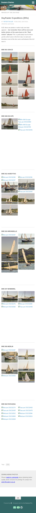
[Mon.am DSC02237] (9, 235)
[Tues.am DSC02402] (26, 407)
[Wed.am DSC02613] (26, 416)
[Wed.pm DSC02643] (26, 94)
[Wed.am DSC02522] (9, 413)
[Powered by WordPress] (11, 503)
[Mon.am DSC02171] (26, 296)
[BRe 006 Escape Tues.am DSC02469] (26, 120)
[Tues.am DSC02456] (26, 377)
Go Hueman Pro (27, 503)
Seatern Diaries (7, 2)
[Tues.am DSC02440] (26, 307)
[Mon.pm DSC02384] (26, 257)
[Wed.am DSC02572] (9, 91)
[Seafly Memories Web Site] (21, 507)
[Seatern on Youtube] (18, 507)
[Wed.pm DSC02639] (9, 419)
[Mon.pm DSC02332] (9, 57)
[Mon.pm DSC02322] (26, 239)
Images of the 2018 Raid (10, 12)
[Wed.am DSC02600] (9, 416)
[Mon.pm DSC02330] (26, 304)
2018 (7, 464)
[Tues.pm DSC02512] (9, 68)
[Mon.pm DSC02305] (9, 249)
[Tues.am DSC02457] (9, 410)
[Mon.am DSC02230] (9, 177)
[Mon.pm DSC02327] (9, 187)
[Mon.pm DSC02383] (9, 267)
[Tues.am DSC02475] (26, 410)
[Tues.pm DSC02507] (26, 198)
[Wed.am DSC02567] (9, 80)
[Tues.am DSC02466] (9, 198)
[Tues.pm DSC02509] (9, 210)
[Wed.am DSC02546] (26, 413)
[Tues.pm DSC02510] (26, 57)
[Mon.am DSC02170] (9, 296)
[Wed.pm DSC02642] (26, 75)
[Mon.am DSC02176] (9, 304)
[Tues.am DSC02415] (9, 368)
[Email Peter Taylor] (14, 507)
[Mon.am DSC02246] (26, 177)
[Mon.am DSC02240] (9, 357)
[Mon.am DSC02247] (9, 180)
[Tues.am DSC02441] (26, 130)
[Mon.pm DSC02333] (9, 307)
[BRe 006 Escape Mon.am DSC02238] (9, 123)
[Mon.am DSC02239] (26, 354)
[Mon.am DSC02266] (26, 184)
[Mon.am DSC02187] (9, 350)
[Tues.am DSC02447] (26, 191)
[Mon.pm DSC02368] (26, 365)
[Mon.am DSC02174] (9, 407)
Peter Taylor (8, 21)
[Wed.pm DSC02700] (9, 103)
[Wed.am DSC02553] (9, 375)
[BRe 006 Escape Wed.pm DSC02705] (26, 126)
